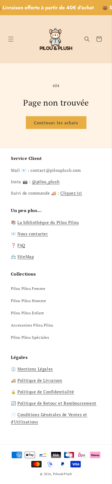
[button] (11, 39)
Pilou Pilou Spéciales (30, 337)
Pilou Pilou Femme (28, 288)
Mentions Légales (35, 369)
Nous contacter (32, 233)
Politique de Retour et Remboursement (57, 403)
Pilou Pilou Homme (28, 300)
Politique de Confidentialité (45, 391)
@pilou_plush (46, 181)
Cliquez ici (71, 193)
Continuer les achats (56, 122)
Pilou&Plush (62, 474)
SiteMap (25, 256)
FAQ (21, 245)
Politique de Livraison (39, 380)
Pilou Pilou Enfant (27, 312)
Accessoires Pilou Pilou (32, 325)
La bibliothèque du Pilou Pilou (48, 222)
